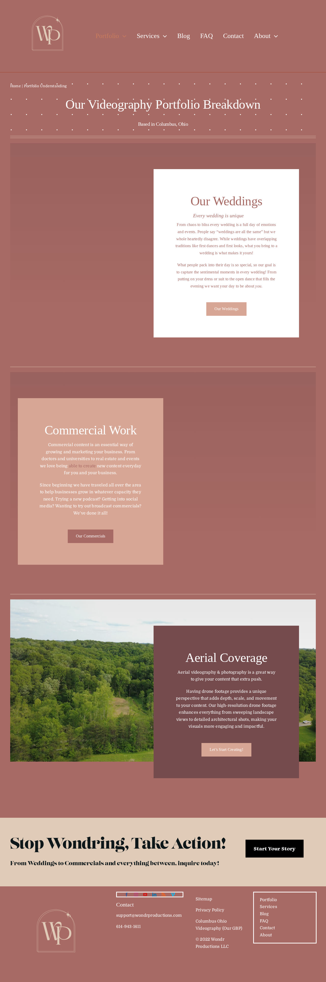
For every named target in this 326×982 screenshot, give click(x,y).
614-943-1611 (128, 926)
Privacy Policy (210, 910)
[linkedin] (154, 894)
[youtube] (145, 894)
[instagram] (136, 894)
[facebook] (127, 894)
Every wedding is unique (218, 215)
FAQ (264, 921)
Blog (264, 914)
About (266, 935)
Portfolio (268, 900)
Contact (267, 928)
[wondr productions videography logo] (57, 893)
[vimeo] (173, 894)
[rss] (163, 894)
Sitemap (204, 899)
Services (268, 906)
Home (15, 86)
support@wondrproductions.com (149, 915)
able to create (82, 466)
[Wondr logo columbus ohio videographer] (48, 3)
